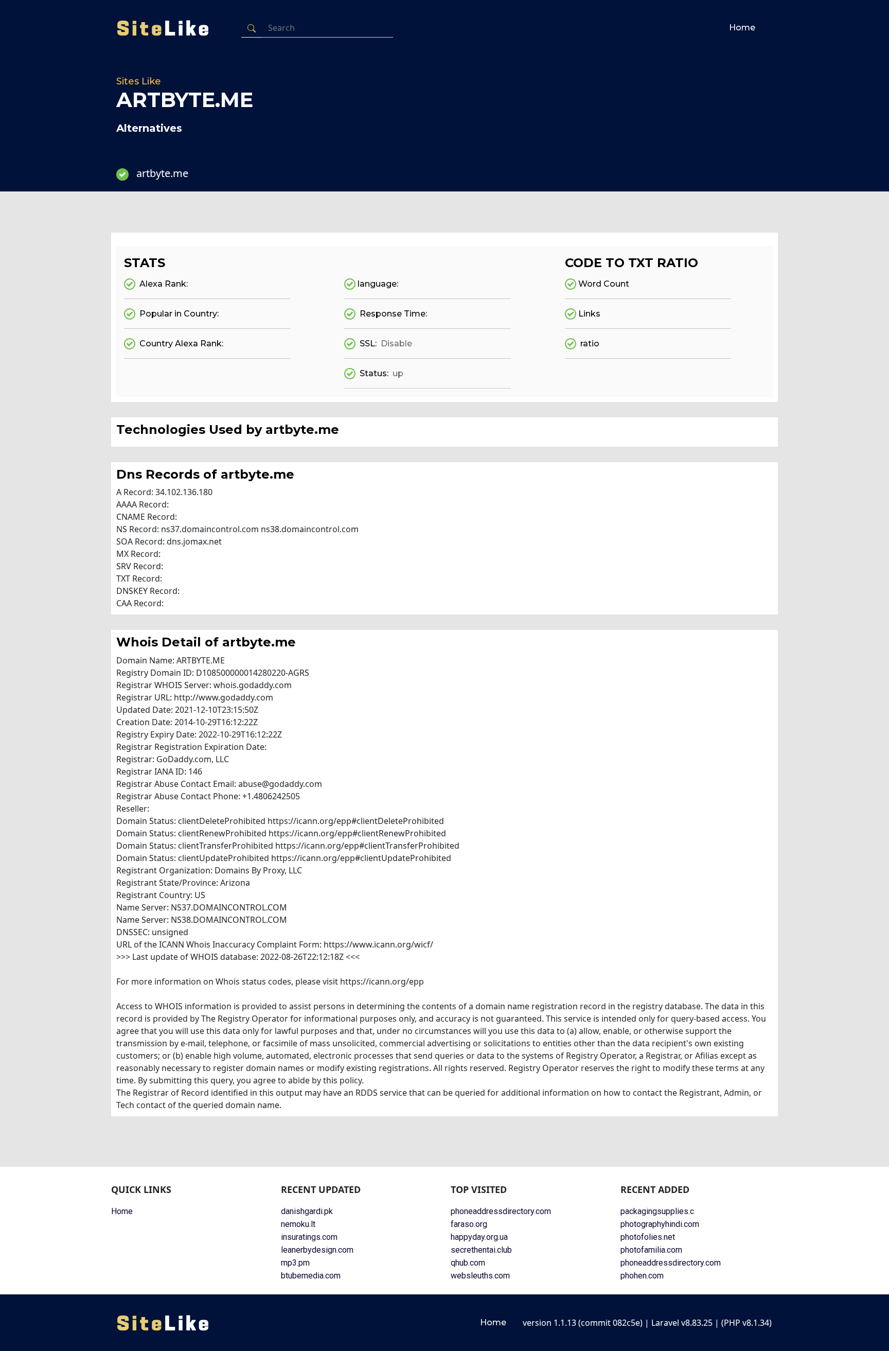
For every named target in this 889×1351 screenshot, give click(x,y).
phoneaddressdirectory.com (501, 1211)
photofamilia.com (651, 1250)
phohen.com (642, 1275)
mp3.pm (295, 1263)
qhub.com (468, 1263)
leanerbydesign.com (317, 1250)
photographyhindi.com (659, 1224)
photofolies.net (647, 1237)
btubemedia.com (311, 1275)
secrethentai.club (481, 1250)
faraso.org (469, 1224)
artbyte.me (162, 173)
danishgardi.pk (307, 1211)
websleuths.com (480, 1275)
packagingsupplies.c (657, 1211)
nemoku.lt (298, 1224)
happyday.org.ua (479, 1237)
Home (742, 27)
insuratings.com (309, 1237)
